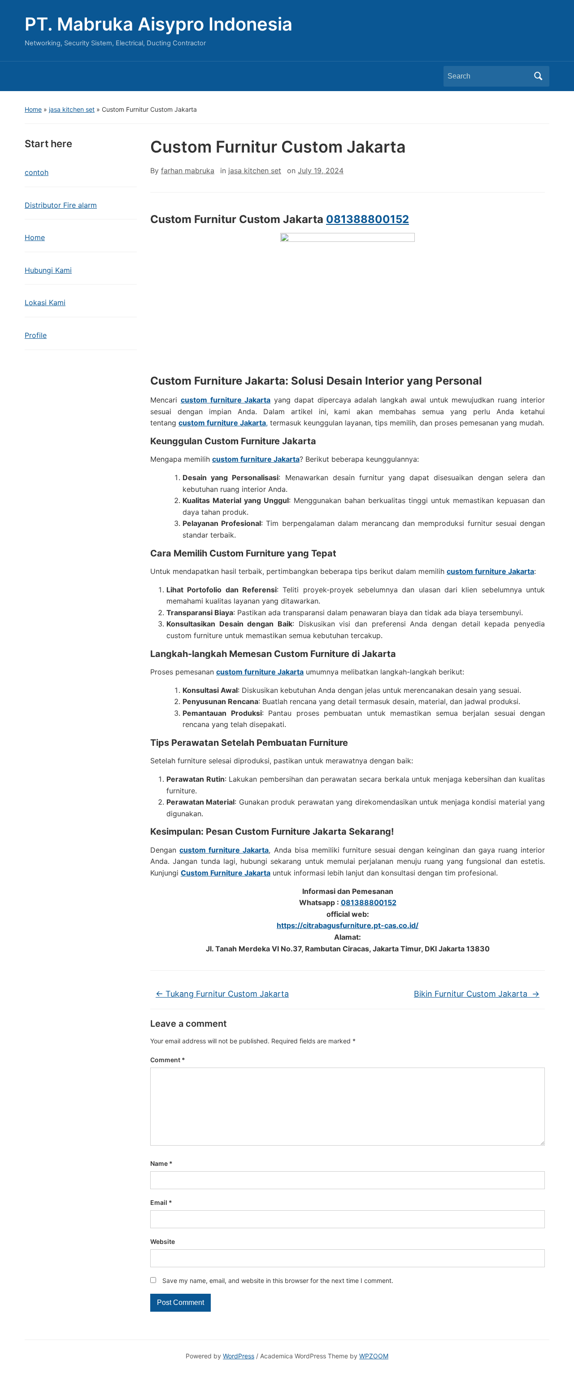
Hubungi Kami (48, 270)
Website (162, 1241)
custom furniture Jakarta (226, 399)
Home (33, 109)
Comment (167, 1060)
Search (538, 76)
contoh (36, 172)
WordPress (238, 1356)
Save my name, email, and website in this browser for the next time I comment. (277, 1280)
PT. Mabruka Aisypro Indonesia (158, 24)
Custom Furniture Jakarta (225, 872)
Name (161, 1163)
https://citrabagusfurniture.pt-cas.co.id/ (347, 925)
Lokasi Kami (45, 302)
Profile (36, 335)
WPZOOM (373, 1356)
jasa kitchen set (72, 109)
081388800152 (367, 219)
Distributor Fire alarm (61, 205)
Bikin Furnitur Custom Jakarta (476, 993)
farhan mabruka (187, 170)
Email (161, 1202)
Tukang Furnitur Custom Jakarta (222, 993)
